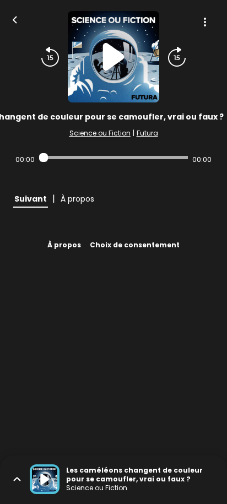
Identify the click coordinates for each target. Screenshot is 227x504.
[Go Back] (14, 19)
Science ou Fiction (100, 133)
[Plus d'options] (205, 22)
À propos (64, 245)
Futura (147, 133)
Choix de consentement (135, 245)
